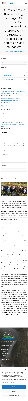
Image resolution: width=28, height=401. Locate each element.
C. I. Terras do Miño (8, 72)
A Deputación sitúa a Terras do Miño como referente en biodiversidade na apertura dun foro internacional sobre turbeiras (13, 115)
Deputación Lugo (7, 75)
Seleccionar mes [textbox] (6, 170)
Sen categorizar (18, 51)
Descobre (3, 351)
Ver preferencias (14, 395)
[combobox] (14, 170)
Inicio (7, 51)
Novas (11, 51)
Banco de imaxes (5, 366)
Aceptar (14, 387)
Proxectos (3, 355)
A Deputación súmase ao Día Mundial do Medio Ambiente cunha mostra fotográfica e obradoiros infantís (12, 124)
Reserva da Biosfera (8, 79)
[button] (25, 369)
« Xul (4, 160)
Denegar (14, 391)
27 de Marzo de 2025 (11, 179)
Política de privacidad (15, 398)
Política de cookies (6, 398)
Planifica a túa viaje (5, 353)
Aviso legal (23, 398)
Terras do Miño (4, 349)
